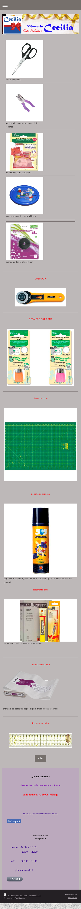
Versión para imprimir (17, 895)
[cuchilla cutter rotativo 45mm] (24, 241)
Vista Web (72, 897)
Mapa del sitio (35, 895)
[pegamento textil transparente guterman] (40, 620)
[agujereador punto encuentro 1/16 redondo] (24, 102)
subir (40, 758)
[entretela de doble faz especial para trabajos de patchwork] (31, 689)
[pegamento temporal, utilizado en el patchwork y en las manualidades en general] (40, 540)
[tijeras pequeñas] (24, 59)
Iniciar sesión (71, 895)
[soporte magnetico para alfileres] (24, 195)
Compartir (15, 821)
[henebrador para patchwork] (24, 152)
